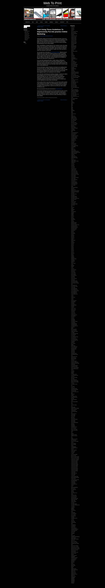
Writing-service (73, 576)
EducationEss (73, 230)
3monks (72, 30)
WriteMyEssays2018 (74, 557)
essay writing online (74, 288)
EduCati (72, 220)
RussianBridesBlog (74, 480)
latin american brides (74, 377)
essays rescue (73, 308)
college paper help (74, 156)
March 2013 (26, 32)
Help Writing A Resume (74, 354)
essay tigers (73, 276)
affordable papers (73, 45)
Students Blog (73, 500)
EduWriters (72, 257)
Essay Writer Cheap (74, 280)
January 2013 (27, 34)
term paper (72, 502)
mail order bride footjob (74, 389)
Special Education (73, 497)
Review (72, 445)
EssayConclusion (73, 300)
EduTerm (72, 245)
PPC (67, 22)
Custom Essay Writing (74, 173)
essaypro (72, 307)
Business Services (74, 118)
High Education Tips (74, 356)
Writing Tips (73, 575)
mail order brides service (75, 391)
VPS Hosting (73, 535)
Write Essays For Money (75, 546)
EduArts (72, 210)
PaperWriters (73, 425)
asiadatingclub (73, 57)
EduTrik (72, 254)
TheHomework (73, 510)
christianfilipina (73, 146)
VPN (72, 534)
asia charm (72, 56)
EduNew (72, 241)
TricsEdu (72, 519)
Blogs (72, 108)
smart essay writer (74, 496)
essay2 (72, 296)
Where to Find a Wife (74, 542)
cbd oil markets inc (74, 133)
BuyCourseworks (73, 124)
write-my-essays (73, 553)
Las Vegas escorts (74, 374)
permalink (55, 97)
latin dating (72, 378)
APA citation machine (74, 51)
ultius (72, 523)
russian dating (73, 474)
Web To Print (52, 3)
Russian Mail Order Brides (75, 477)
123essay (72, 28)
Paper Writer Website (74, 419)
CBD (72, 131)
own (71, 412)
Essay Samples (73, 274)
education (72, 221)
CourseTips (73, 166)
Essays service (73, 309)
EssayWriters (73, 320)
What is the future (73, 541)
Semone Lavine (50, 35)
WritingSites (73, 580)
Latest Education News (74, 375)
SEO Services (73, 488)
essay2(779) (73, 297)
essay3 (72, 298)
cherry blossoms (73, 144)
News (72, 403)
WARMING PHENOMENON (75, 536)
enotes (72, 264)
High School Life (73, 357)
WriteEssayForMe (74, 555)
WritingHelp (73, 579)
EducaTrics (73, 232)
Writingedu (72, 578)
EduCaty (72, 234)
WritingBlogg (73, 577)
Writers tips (73, 564)
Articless (72, 54)
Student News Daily (74, 499)
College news (73, 155)
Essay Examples (73, 269)
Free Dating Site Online (74, 333)
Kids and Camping (63, 25)
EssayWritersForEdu (74, 321)
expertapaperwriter (74, 323)
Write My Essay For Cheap (75, 547)
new (71, 402)
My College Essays (74, 396)
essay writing (73, 287)
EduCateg (72, 218)
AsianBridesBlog (73, 68)
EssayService (73, 310)
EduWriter (72, 256)
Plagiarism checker (74, 434)
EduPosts (72, 243)
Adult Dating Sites (73, 43)
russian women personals (75, 479)
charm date (73, 141)
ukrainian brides (73, 522)
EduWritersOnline (73, 258)
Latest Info (72, 376)
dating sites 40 (73, 189)
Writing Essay (73, 570)
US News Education (74, 530)
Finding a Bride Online (74, 331)
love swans (73, 386)
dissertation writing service (75, 198)
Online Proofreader (74, 409)
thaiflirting (72, 508)
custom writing (73, 178)
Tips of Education (73, 513)
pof (71, 436)
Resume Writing (73, 444)
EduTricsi (72, 252)
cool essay (72, 164)
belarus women (73, 74)
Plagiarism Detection (74, 435)
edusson (72, 244)
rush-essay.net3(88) (74, 454)
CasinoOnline (73, 130)
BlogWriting (72, 110)
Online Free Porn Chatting (75, 408)
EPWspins (72, 265)
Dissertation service (74, 197)
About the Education (74, 33)
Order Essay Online (74, 411)
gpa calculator (73, 343)
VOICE (58, 14)
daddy (72, 186)
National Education (74, 399)
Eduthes (72, 246)
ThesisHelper (73, 512)
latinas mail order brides (74, 380)
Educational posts (73, 229)
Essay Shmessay (73, 275)
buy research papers (74, 123)
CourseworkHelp (73, 168)
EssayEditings (73, 301)
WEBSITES (33, 14)
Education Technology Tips (75, 224)
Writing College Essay (74, 569)
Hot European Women (74, 365)
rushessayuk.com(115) (74, 464)
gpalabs (72, 344)
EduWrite (72, 255)
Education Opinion (74, 222)
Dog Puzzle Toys (73, 199)
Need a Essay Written (74, 401)
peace (72, 431)
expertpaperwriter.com (74, 325)
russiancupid (73, 481)
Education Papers (73, 223)
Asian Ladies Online (74, 65)
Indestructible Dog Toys (74, 368)
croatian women (73, 169)
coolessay (72, 165)
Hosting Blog (73, 364)
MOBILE (71, 14)
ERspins (72, 266)
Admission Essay (73, 41)
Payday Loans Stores (74, 430)
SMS (52, 14)
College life (72, 154)
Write (72, 544)
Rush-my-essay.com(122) (75, 456)
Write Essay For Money (74, 545)
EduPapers (72, 242)
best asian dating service (75, 75)
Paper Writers (73, 420)
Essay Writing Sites (74, 291)
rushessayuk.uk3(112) (74, 468)
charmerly (72, 142)
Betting (72, 101)
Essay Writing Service (74, 289)
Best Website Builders (74, 98)
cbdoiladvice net (73, 140)
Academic (72, 34)
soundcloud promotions (55, 52)
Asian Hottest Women (74, 64)
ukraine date (73, 521)
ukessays (72, 520)
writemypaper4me (74, 558)
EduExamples (73, 240)
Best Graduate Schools (74, 91)
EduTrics (72, 251)
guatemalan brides (74, 347)
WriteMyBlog (73, 556)
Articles (72, 53)
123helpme (72, 29)
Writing (72, 567)
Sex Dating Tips (73, 489)
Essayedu (72, 302)
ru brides (72, 453)
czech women (73, 185)
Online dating (73, 407)
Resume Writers (73, 443)
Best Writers (73, 99)
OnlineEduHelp (73, 410)
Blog (71, 106)
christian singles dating (74, 145)
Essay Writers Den (74, 285)
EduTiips (72, 247)
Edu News (72, 207)
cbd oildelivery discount (74, 135)
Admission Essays (74, 42)
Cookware (72, 163)
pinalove (72, 433)
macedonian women (74, 388)
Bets (72, 100)
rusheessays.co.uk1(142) (75, 458)
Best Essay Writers (74, 86)
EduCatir (72, 231)
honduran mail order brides (75, 363)
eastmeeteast (73, 202)
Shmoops (72, 491)
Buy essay (72, 121)
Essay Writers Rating (74, 286)
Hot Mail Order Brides (74, 366)
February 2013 (27, 33)
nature (72, 400)
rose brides (73, 452)
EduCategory (73, 219)
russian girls (73, 475)
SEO (46, 14)
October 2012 (27, 36)
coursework (73, 167)
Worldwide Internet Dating (75, 543)
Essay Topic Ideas (74, 278)
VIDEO (65, 14)
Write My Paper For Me (74, 552)
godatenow (72, 342)
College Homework (74, 153)
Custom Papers (73, 175)
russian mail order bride (74, 476)
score (72, 486)
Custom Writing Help (74, 179)
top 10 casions (73, 514)
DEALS (78, 14)
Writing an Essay (73, 568)
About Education (73, 32)
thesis (72, 511)
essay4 (72, 299)
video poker (73, 532)
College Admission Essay (75, 151)
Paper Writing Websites (74, 422)
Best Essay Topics (74, 85)
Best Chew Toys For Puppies (75, 76)
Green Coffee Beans (74, 346)
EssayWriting (73, 322)
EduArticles (73, 209)
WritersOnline (73, 565)
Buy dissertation (73, 120)
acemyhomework (73, 40)
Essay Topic (73, 277)
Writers (72, 563)
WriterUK (72, 566)
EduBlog (72, 213)
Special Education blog (74, 498)
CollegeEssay (73, 162)
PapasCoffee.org (73, 413)
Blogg (72, 107)
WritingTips (72, 581)
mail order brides (73, 390)
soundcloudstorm (59, 88)
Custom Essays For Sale (75, 174)
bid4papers (72, 102)
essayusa (72, 318)
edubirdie (72, 212)
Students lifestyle (73, 501)
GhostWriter (73, 341)
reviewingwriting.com (74, 447)
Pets (72, 432)
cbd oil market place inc (74, 132)
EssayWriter (73, 319)
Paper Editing (73, 414)
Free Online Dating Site (74, 336)
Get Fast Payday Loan (74, 340)
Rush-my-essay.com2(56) (75, 457)
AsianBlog (72, 67)
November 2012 (27, 35)
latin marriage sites (74, 379)
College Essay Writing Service (75, 152)
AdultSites (72, 44)
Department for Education (75, 191)
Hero (72, 355)
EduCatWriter (73, 233)
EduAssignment (73, 211)
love (71, 385)
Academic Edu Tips (74, 35)
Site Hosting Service (74, 492)
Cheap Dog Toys (73, 143)
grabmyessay (73, 345)
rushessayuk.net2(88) (74, 465)
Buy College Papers (74, 119)
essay (72, 267)
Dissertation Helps (74, 196)
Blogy (72, 111)
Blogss (72, 109)
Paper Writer (73, 418)
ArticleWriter (73, 55)
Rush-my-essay (73, 455)
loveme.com (73, 387)
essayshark (73, 311)
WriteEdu (72, 554)
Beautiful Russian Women (75, 73)
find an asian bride (74, 329)
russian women (73, 478)
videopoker (72, 533)
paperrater (72, 423)
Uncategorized (73, 525)
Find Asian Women (74, 330)
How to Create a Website (75, 367)
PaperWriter (73, 424)
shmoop (72, 490)
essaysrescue (73, 313)
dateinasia (72, 188)
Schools (72, 485)
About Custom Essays (74, 31)
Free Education (73, 334)
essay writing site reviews (75, 290)
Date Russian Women (74, 187)
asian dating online (74, 62)
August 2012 (26, 38)
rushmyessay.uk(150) (74, 469)
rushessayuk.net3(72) (74, 466)
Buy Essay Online (74, 122)
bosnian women (73, 113)
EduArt (72, 208)
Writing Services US (74, 574)
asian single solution (74, 66)
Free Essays (73, 335)
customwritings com (74, 184)
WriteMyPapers (73, 559)
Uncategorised (73, 524)
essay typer (73, 279)
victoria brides (73, 531)
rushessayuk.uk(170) (74, 467)
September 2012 (27, 37)
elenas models (73, 263)
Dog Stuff (72, 200)
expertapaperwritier (74, 324)
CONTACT (62, 22)
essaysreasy (73, 312)
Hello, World (73, 352)
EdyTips (72, 262)
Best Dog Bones (73, 84)
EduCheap (72, 235)
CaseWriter (73, 129)
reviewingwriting (73, 446)
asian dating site (73, 63)
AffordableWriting (73, 46)
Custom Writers (73, 176)
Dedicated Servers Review (75, 190)
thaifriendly (72, 509)
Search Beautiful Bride (74, 487)
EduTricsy (72, 253)
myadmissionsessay (74, 397)
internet (72, 369)
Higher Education (73, 358)
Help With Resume (74, 353)
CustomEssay (73, 180)
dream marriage (73, 201)
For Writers (73, 332)
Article (72, 52)
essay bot (72, 268)
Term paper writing (74, 503)
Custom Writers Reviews (75, 177)
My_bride (72, 398)
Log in (25, 43)
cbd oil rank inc (73, 134)
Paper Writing (73, 421)
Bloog (72, 112)
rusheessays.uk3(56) (74, 463)
